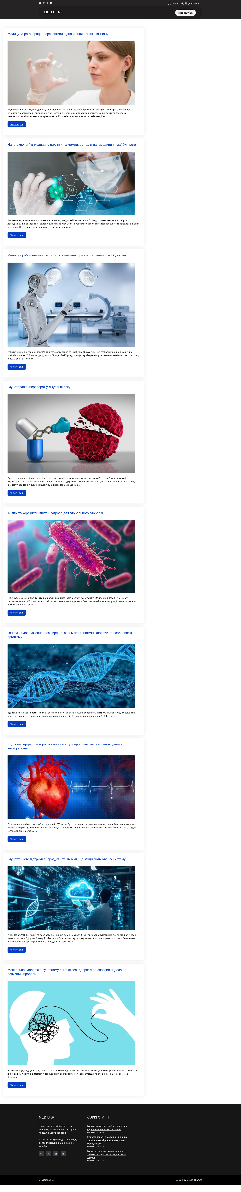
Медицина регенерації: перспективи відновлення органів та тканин (59, 34)
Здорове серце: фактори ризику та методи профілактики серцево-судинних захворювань (66, 746)
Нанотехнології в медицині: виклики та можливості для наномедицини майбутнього (72, 144)
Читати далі (16, 124)
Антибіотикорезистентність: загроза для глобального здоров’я (55, 513)
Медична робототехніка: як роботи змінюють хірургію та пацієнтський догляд (67, 255)
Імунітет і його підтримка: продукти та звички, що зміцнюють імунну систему (67, 859)
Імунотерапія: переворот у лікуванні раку (39, 387)
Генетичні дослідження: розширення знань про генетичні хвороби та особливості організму (70, 635)
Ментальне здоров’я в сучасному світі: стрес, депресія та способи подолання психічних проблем (67, 972)
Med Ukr (52, 12)
